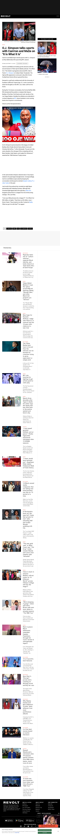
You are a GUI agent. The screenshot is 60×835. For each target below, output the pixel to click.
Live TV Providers (26, 807)
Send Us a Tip (39, 807)
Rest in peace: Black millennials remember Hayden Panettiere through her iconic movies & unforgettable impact (28, 635)
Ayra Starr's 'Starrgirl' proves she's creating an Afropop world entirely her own (28, 680)
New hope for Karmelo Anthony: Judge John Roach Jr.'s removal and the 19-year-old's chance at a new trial (28, 321)
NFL (15, 98)
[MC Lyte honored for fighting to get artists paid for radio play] (11, 378)
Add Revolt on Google (23, 63)
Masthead (38, 805)
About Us (38, 804)
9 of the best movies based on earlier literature (27, 732)
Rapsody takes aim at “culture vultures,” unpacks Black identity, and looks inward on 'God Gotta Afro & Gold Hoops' (28, 261)
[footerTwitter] (35, 827)
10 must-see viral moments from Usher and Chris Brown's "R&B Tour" (28, 782)
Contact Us (50, 805)
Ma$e (31, 202)
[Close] (58, 831)
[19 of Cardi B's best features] (11, 662)
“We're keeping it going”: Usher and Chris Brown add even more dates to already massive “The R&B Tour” (28, 607)
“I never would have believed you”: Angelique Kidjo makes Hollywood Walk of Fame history (28, 463)
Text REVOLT (51, 807)
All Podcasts (25, 805)
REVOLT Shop (51, 809)
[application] (48, 821)
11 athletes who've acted (43, 74)
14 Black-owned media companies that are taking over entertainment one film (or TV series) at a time (28, 489)
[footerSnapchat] (28, 827)
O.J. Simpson (10, 73)
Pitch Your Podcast (26, 809)
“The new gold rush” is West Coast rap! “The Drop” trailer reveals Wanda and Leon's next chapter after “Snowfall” (28, 550)
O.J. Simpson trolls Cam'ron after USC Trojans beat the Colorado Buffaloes (47, 56)
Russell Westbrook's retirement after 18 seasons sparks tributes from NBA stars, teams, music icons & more (28, 756)
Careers (37, 811)
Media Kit (38, 809)
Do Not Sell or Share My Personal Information (45, 830)
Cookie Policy (17, 832)
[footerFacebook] (31, 827)
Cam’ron (9, 228)
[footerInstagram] (20, 827)
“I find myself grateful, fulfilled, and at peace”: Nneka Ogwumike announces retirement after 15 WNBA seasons (28, 435)
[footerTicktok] (24, 827)
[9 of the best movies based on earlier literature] (11, 732)
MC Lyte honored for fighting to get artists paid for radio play (28, 379)
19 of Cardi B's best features (28, 660)
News (3, 44)
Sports (30, 228)
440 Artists (24, 812)
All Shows (24, 804)
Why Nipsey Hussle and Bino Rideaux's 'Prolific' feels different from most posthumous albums (28, 707)
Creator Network (26, 811)
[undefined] (47, 48)
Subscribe (50, 804)
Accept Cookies (45, 832)
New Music (25, 253)
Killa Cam (28, 190)
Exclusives (25, 341)
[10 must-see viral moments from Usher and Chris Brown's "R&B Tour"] (11, 781)
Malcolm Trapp (7, 63)
